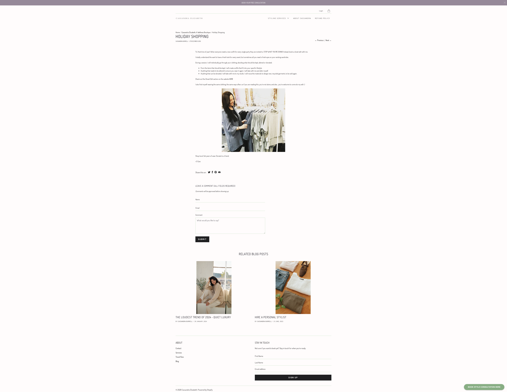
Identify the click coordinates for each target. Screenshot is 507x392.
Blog (177, 361)
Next (328, 40)
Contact (178, 348)
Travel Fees (180, 357)
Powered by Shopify (205, 390)
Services (179, 352)
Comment (198, 215)
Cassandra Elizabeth (189, 390)
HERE (231, 79)
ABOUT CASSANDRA (302, 18)
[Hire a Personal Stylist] (293, 287)
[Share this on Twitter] (209, 172)
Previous (319, 40)
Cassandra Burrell (185, 321)
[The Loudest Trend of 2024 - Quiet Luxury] (214, 287)
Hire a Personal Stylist (270, 317)
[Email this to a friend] (219, 172)
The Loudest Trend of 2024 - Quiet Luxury (203, 317)
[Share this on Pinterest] (215, 172)
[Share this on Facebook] (212, 172)
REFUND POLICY (322, 18)
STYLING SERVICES (277, 18)
